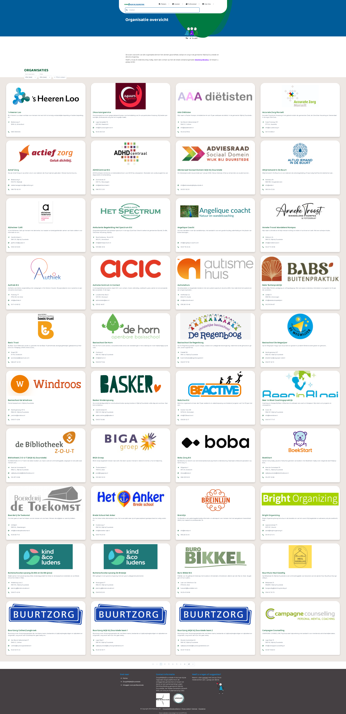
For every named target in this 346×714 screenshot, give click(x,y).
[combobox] (162, 10)
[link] (132, 4)
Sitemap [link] (194, 709)
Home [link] (124, 678)
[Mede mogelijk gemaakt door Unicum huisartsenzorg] (178, 698)
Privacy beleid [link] (186, 709)
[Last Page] (185, 664)
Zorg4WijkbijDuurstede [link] (131, 682)
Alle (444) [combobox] (28, 77)
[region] (46, 128)
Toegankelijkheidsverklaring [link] (171, 709)
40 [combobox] (189, 664)
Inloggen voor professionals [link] (133, 685)
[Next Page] (181, 664)
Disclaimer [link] (202, 709)
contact (205, 677)
